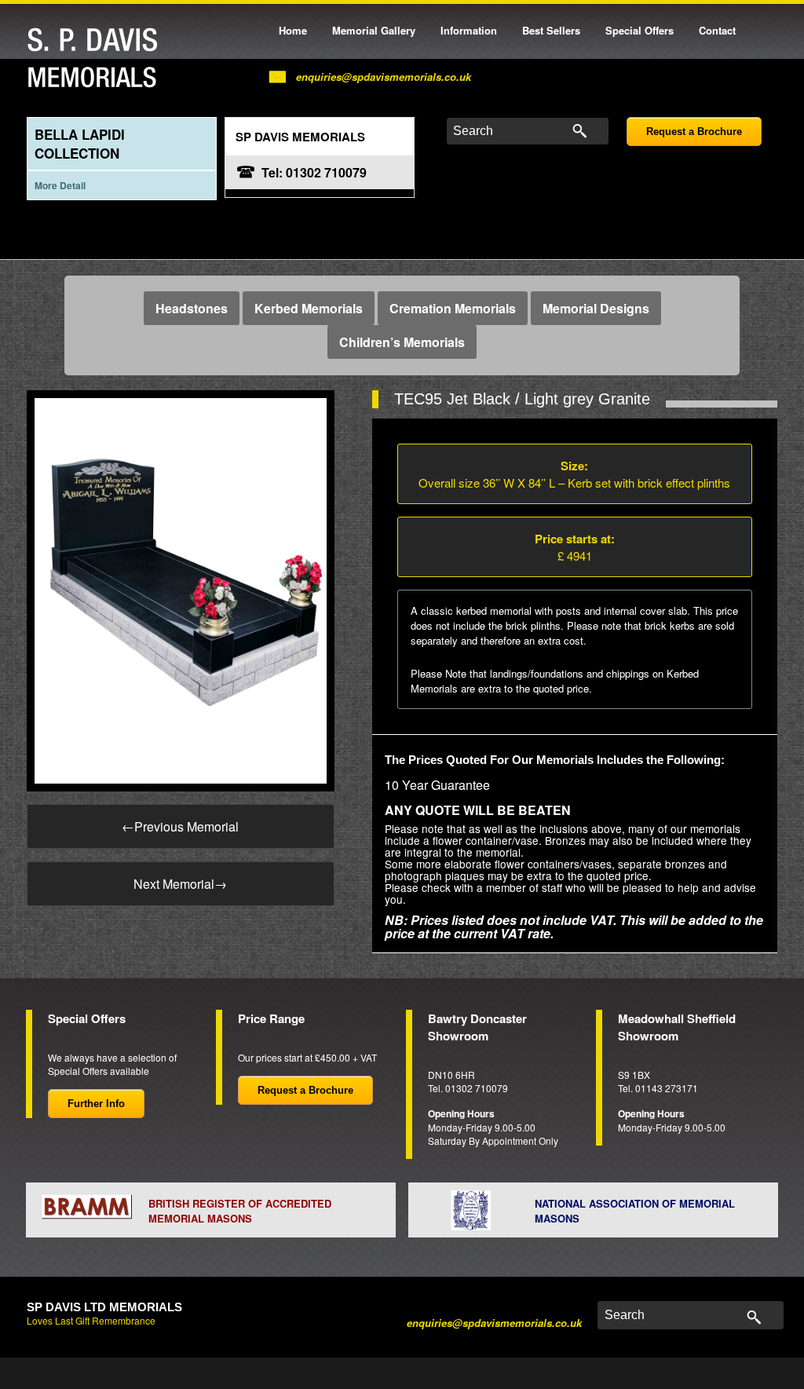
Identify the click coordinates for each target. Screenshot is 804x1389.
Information (468, 30)
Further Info (96, 1103)
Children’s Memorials (402, 342)
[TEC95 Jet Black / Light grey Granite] (180, 589)
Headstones (191, 308)
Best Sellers (551, 30)
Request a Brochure (694, 131)
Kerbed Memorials (308, 308)
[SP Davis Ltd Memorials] (96, 58)
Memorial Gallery (373, 30)
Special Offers (639, 30)
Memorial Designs (596, 308)
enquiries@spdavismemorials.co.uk (383, 76)
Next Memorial (180, 884)
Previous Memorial (180, 826)
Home (293, 30)
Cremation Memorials (452, 308)
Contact (717, 30)
